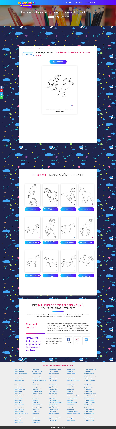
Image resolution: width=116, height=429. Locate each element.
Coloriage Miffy (70, 400)
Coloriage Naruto (18, 420)
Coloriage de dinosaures (37, 387)
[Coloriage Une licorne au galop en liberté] (50, 195)
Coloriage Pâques (70, 389)
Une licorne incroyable (68, 242)
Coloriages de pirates (53, 378)
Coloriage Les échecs (19, 417)
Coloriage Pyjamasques (54, 373)
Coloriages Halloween (36, 378)
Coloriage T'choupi (53, 395)
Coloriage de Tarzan (71, 407)
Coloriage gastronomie (53, 409)
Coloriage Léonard (18, 391)
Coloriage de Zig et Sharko (89, 380)
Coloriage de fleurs (88, 406)
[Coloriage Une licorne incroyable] (68, 228)
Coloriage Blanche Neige (37, 391)
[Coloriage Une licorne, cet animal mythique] (50, 261)
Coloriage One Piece (71, 420)
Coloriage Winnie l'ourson (54, 406)
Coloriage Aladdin (87, 371)
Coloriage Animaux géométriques (56, 417)
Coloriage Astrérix (35, 384)
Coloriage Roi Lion (70, 384)
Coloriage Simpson (36, 386)
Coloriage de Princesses (19, 371)
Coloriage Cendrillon (36, 402)
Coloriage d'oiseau (70, 409)
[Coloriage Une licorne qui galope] (68, 195)
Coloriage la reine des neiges (55, 369)
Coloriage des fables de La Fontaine (74, 413)
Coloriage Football (18, 398)
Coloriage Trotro (70, 391)
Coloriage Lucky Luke (88, 407)
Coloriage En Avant (70, 378)
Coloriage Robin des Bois (37, 407)
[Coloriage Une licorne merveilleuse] (86, 195)
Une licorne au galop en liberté (50, 209)
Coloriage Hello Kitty (36, 422)
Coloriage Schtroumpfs (19, 377)
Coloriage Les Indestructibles (90, 386)
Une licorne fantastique (33, 242)
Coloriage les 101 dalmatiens (20, 406)
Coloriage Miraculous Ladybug (21, 373)
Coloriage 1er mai (70, 406)
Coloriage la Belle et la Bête (89, 402)
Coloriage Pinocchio (36, 411)
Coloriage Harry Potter (19, 422)
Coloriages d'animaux (88, 378)
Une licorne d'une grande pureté (50, 242)
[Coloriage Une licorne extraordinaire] (33, 261)
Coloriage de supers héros (72, 377)
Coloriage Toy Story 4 (53, 371)
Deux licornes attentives (32, 209)
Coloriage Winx (18, 384)
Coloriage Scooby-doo (19, 411)
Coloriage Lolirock (35, 409)
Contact (63, 427)
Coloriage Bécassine (88, 411)
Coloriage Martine (18, 402)
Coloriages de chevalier (19, 380)
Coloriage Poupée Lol (36, 369)
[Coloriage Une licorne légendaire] (86, 228)
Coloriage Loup (35, 417)
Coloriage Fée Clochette (89, 400)
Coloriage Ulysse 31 (88, 404)
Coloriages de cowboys (36, 377)
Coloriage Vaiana (70, 393)
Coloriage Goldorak (18, 378)
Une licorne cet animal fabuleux (68, 275)
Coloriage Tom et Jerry (71, 404)
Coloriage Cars (18, 393)
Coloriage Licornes (53, 380)
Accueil (68, 3)
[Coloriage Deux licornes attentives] (33, 195)
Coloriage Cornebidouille (54, 413)
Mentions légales (55, 427)
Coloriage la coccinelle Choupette (73, 380)
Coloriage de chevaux (53, 387)
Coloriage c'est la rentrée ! (89, 418)
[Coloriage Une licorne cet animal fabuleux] (68, 261)
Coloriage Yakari (87, 389)
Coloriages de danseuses (54, 377)
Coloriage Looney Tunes (19, 404)
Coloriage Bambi (35, 395)
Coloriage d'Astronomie (89, 398)
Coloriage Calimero (53, 389)
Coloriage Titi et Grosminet (72, 402)
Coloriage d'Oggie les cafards (73, 386)
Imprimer (59, 62)
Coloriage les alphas (36, 418)
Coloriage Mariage (70, 418)
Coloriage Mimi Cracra (88, 391)
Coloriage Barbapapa (71, 373)
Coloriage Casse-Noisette (89, 413)
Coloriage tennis (35, 398)
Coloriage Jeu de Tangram (89, 420)
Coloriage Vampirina (36, 406)
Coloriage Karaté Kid (88, 417)
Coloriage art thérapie (53, 404)
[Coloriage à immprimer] (26, 5)
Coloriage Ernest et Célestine (90, 393)
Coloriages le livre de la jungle (73, 395)
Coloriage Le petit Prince (89, 409)
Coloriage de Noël (18, 387)
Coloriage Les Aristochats (37, 393)
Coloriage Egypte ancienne (54, 407)
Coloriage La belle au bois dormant (56, 402)
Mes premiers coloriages (37, 371)
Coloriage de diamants (53, 418)
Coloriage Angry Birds (19, 395)
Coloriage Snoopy (35, 413)
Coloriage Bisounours (53, 391)
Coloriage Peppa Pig (88, 384)
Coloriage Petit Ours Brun (54, 400)
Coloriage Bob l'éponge (19, 409)
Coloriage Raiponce (53, 393)
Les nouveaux (90, 3)
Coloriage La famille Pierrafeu (72, 411)
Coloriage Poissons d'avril (37, 404)
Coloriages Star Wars (88, 387)
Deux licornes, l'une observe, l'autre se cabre (86, 275)
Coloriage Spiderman (53, 384)
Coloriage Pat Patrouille (19, 369)
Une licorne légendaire (86, 242)
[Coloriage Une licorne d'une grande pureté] (50, 228)
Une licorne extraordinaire (33, 275)
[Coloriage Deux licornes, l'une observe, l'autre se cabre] (86, 261)
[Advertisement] (58, 33)
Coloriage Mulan (52, 411)
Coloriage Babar (70, 387)
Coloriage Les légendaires (20, 418)
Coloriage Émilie (35, 400)
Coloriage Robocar (70, 371)
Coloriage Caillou (52, 398)
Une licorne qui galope (68, 209)
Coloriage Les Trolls (19, 400)
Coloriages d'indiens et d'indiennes (91, 377)
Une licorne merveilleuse (86, 209)
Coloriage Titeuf (52, 386)
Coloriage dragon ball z (36, 373)
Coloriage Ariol (70, 417)
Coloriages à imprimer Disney (90, 369)
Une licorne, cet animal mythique (51, 275)
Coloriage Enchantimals (19, 407)
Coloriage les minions (36, 420)
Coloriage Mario (35, 389)
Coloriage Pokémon (71, 369)
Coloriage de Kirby (53, 420)
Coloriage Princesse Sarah (72, 398)
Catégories (78, 3)
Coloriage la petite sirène (19, 386)
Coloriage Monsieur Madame (20, 389)
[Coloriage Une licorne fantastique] (33, 228)
